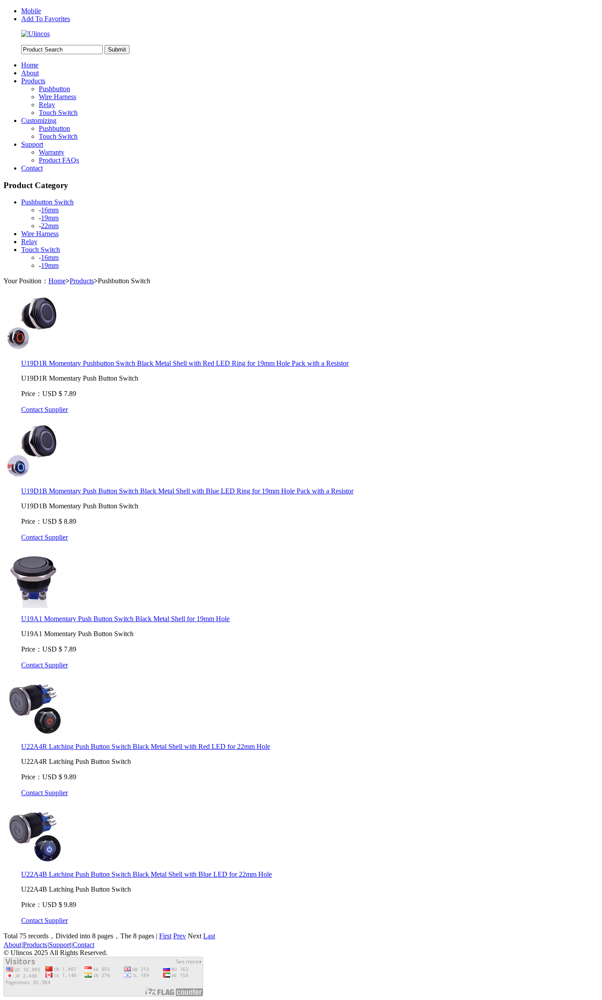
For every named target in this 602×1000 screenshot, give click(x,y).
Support (32, 144)
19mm (50, 218)
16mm (50, 210)
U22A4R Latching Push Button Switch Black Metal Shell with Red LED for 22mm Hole (145, 746)
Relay (47, 104)
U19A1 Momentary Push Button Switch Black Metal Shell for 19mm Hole (125, 618)
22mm (50, 226)
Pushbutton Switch (47, 202)
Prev (179, 936)
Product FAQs (59, 160)
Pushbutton (54, 89)
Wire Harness (57, 96)
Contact (32, 168)
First (165, 936)
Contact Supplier (44, 409)
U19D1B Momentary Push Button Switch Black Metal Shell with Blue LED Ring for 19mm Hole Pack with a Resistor (187, 491)
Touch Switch (58, 112)
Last (209, 936)
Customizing (38, 120)
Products (33, 81)
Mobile (31, 11)
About (30, 73)
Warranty (51, 152)
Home (29, 65)
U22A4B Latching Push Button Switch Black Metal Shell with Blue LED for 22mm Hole (146, 874)
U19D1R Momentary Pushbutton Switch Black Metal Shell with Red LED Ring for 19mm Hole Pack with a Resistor (185, 363)
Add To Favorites (45, 18)
